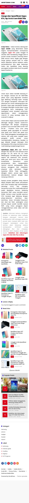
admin (2, 21)
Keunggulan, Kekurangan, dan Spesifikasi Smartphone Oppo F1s (6, 262)
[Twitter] (20, 245)
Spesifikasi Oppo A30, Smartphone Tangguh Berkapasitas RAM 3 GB (21, 296)
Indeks (10, 469)
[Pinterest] (8, 463)
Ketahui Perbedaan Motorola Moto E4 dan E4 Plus (17, 408)
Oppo (3, 13)
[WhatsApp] (26, 245)
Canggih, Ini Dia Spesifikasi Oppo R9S (21, 278)
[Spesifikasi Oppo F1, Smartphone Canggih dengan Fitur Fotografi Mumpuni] (7, 288)
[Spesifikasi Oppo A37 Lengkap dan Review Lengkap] (7, 271)
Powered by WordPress (8, 476)
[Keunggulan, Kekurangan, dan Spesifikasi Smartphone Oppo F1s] (7, 255)
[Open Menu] (24, 2)
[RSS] (17, 463)
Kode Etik (4, 471)
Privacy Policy (13, 471)
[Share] (26, 22)
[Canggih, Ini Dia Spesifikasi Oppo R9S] (21, 271)
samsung (5, 446)
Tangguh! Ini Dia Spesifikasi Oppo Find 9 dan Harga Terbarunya (21, 262)
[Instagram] (14, 463)
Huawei (3, 437)
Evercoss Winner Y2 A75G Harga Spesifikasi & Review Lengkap (16, 395)
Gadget (3, 434)
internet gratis (7, 448)
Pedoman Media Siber (7, 473)
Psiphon (5, 454)
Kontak (3, 469)
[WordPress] (11, 463)
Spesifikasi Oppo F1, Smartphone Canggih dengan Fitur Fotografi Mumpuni (7, 295)
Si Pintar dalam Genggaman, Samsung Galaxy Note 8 (17, 401)
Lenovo (3, 432)
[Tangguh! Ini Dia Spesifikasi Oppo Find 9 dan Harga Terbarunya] (21, 255)
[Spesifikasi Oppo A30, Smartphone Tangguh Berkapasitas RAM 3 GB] (21, 289)
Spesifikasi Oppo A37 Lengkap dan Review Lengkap (7, 280)
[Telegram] (23, 245)
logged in (11, 305)
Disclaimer (22, 471)
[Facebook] (17, 245)
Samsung (4, 429)
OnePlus (5, 451)
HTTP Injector (6, 456)
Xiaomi (3, 439)
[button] (21, 2)
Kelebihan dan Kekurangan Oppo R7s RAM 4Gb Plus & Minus (15, 234)
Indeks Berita (18, 469)
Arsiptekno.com (8, 2)
